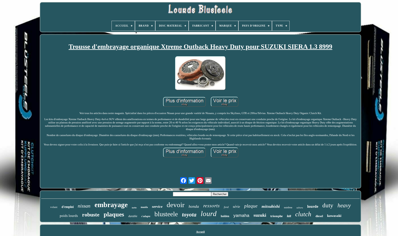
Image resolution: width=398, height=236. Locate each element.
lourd (209, 214)
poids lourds (69, 216)
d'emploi (68, 207)
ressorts (211, 205)
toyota (189, 214)
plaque (250, 206)
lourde (312, 206)
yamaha (241, 215)
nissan (84, 206)
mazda (144, 207)
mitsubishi (271, 206)
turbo (134, 207)
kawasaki (334, 216)
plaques (114, 214)
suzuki (260, 215)
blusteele (166, 214)
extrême (288, 207)
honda (194, 206)
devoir (175, 205)
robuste (91, 215)
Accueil (200, 231)
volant (53, 207)
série (236, 206)
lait (289, 216)
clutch (303, 214)
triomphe (276, 216)
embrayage (111, 205)
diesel (319, 216)
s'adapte (145, 216)
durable (132, 216)
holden (225, 216)
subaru (299, 207)
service (157, 206)
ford (226, 207)
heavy (344, 205)
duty (327, 205)
